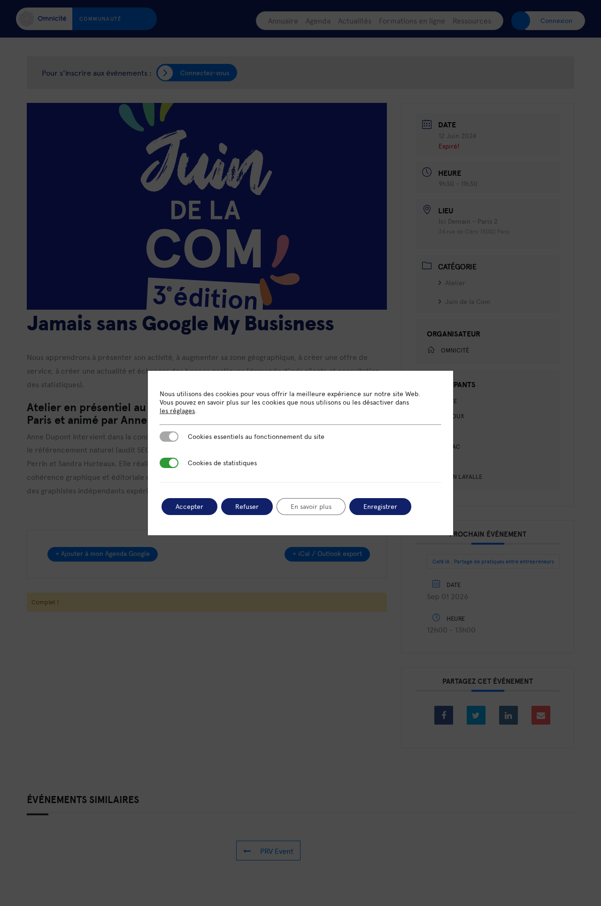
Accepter (189, 506)
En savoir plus (311, 506)
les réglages (177, 410)
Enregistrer (380, 506)
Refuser (247, 506)
